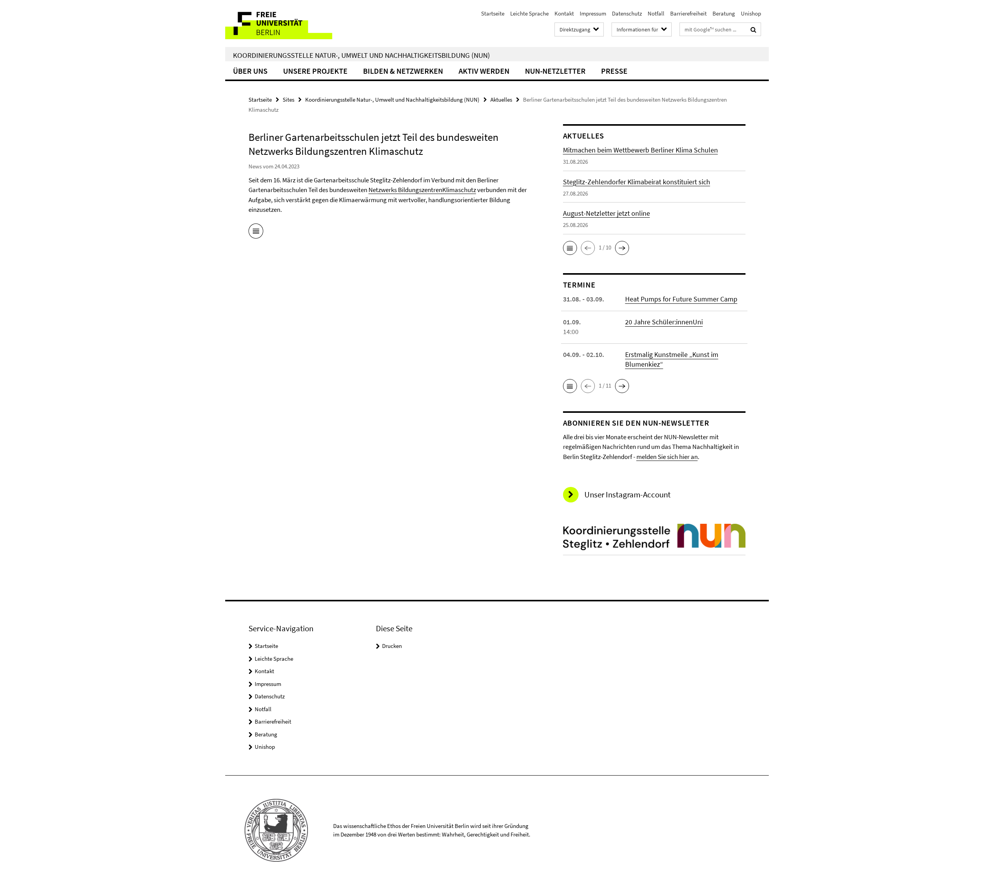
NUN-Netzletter (555, 71)
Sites (288, 99)
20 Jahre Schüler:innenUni (664, 321)
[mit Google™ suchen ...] (753, 29)
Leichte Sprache (529, 13)
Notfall (656, 13)
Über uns (250, 71)
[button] (570, 248)
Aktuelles (501, 99)
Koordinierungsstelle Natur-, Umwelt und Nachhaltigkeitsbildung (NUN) (361, 55)
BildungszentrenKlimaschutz (437, 189)
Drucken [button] (392, 645)
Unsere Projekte (315, 71)
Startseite (492, 13)
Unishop (751, 13)
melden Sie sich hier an (667, 456)
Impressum (593, 13)
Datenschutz (627, 13)
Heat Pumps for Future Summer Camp (681, 298)
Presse (614, 71)
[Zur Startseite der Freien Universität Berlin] (290, 23)
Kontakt (564, 13)
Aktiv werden (484, 71)
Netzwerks (383, 189)
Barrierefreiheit (688, 13)
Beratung (723, 13)
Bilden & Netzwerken (403, 71)
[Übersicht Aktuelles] (255, 232)
